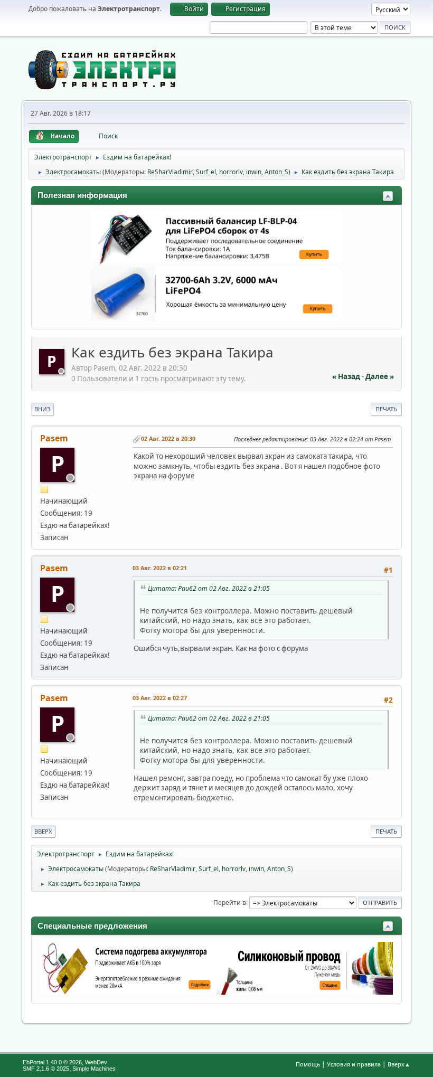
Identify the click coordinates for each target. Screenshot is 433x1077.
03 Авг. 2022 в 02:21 (160, 568)
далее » (379, 376)
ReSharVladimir (170, 171)
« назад (346, 376)
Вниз (42, 409)
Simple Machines (94, 1068)
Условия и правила (354, 1064)
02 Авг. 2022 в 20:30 (168, 438)
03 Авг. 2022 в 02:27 (160, 698)
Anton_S (276, 171)
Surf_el (206, 171)
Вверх (43, 831)
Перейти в (229, 902)
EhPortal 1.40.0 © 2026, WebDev (65, 1062)
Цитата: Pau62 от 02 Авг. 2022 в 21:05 (209, 588)
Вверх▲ (399, 1064)
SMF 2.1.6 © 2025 (46, 1068)
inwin (253, 171)
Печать (386, 409)
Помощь (308, 1064)
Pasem (54, 438)
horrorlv (231, 171)
